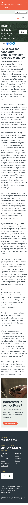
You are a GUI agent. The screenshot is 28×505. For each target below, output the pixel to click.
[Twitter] (10, 43)
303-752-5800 (9, 440)
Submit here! (5, 7)
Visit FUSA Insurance (12, 447)
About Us (18, 453)
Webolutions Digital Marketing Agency (13, 498)
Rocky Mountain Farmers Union (10, 488)
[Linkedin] (13, 43)
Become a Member (10, 423)
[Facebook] (7, 43)
